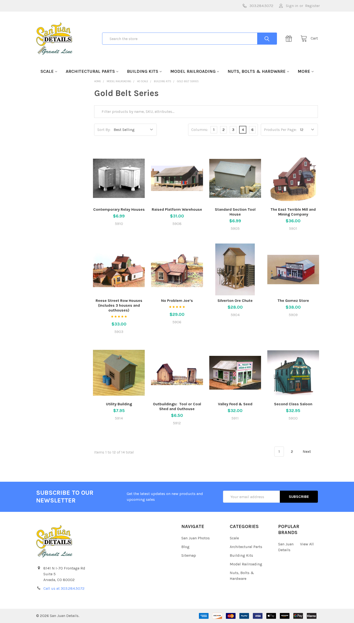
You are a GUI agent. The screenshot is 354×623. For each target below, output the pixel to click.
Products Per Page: (280, 129)
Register (312, 5)
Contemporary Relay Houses (119, 209)
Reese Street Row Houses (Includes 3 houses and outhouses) (119, 305)
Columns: (199, 129)
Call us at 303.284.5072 (64, 588)
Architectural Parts (90, 71)
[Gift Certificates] (290, 38)
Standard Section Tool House (235, 212)
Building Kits (142, 71)
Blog (185, 546)
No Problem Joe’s (177, 300)
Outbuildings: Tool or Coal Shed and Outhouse (177, 406)
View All (307, 544)
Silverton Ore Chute (235, 300)
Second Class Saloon (293, 404)
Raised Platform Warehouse (177, 209)
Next (307, 451)
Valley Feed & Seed (235, 404)
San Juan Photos (195, 538)
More (304, 71)
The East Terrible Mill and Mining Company (293, 212)
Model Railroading (193, 71)
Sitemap (188, 555)
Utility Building (119, 404)
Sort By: (104, 129)
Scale (47, 71)
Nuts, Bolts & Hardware (257, 71)
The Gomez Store (293, 300)
